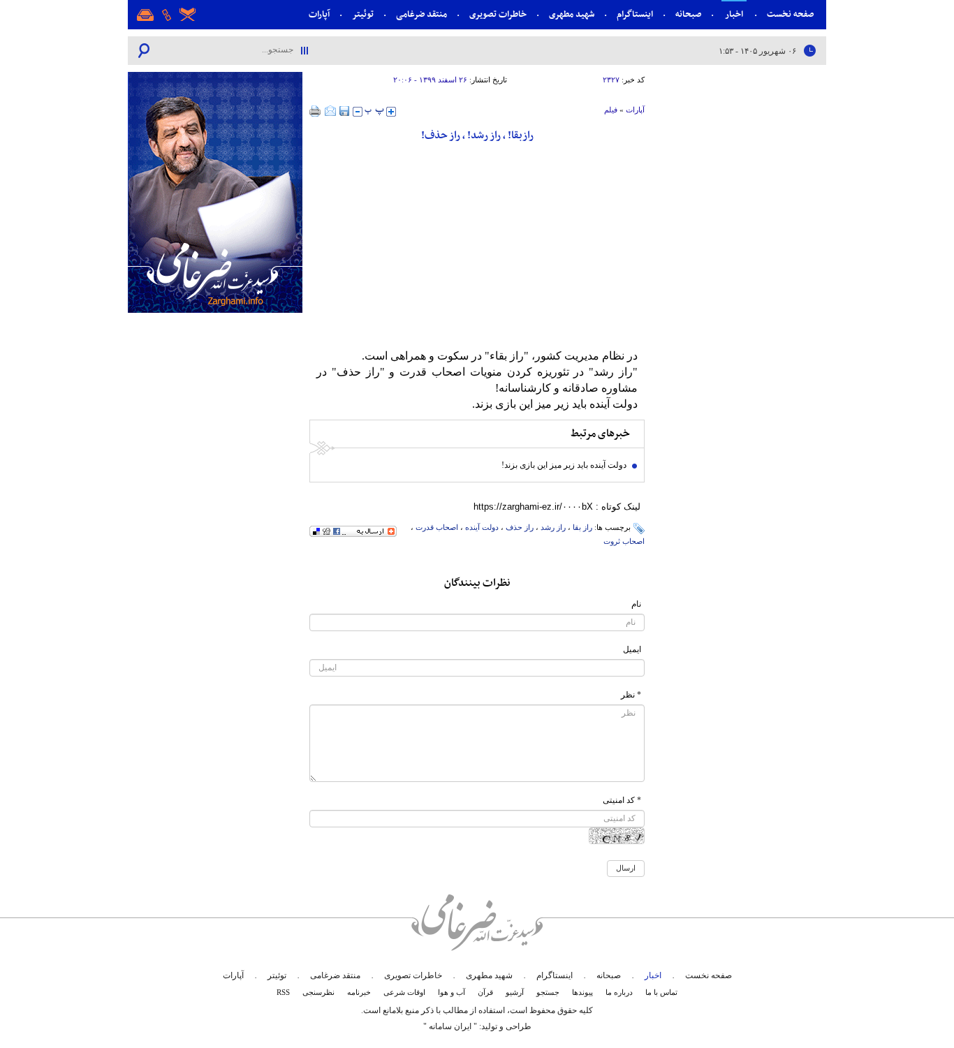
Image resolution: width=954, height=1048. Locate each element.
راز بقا (582, 527)
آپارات (319, 14)
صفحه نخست (790, 14)
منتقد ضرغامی (421, 14)
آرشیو (515, 992)
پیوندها (582, 992)
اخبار (734, 14)
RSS (283, 992)
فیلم (610, 109)
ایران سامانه (450, 1026)
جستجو (547, 992)
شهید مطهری (571, 14)
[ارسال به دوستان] (330, 111)
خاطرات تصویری (498, 14)
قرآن (485, 992)
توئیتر (363, 14)
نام (636, 604)
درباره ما (619, 992)
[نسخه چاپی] (315, 111)
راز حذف (520, 527)
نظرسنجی (318, 992)
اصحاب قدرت (437, 527)
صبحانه (688, 14)
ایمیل (632, 649)
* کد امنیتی (622, 800)
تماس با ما (661, 992)
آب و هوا (451, 992)
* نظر (631, 695)
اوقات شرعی (404, 992)
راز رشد (553, 527)
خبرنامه (359, 992)
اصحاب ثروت (624, 541)
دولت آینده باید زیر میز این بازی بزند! (563, 465)
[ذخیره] (344, 111)
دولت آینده (482, 527)
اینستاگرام (635, 14)
